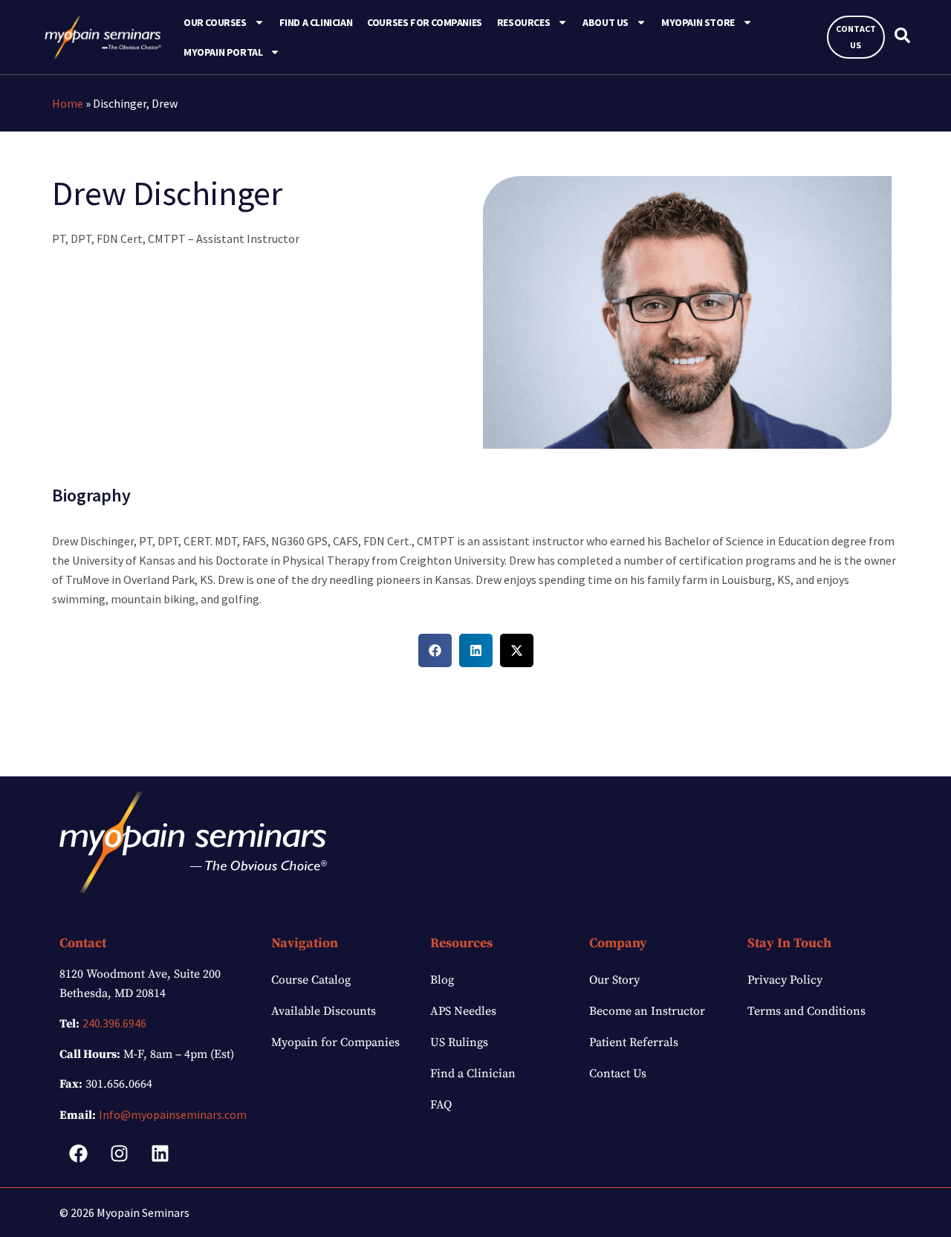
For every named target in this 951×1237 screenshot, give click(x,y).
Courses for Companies (424, 22)
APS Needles (463, 1011)
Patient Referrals (633, 1042)
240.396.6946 (114, 1023)
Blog (442, 980)
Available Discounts (323, 1011)
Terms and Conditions (806, 1011)
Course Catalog (311, 980)
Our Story (614, 980)
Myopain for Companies (335, 1042)
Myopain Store (698, 22)
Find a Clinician (316, 22)
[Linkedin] (159, 1153)
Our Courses (215, 22)
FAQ (441, 1104)
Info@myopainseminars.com (173, 1114)
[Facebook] (78, 1153)
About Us (605, 22)
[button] (435, 650)
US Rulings (459, 1042)
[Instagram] (118, 1153)
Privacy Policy (784, 980)
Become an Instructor (647, 1011)
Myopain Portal (223, 52)
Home (67, 103)
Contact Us (617, 1073)
